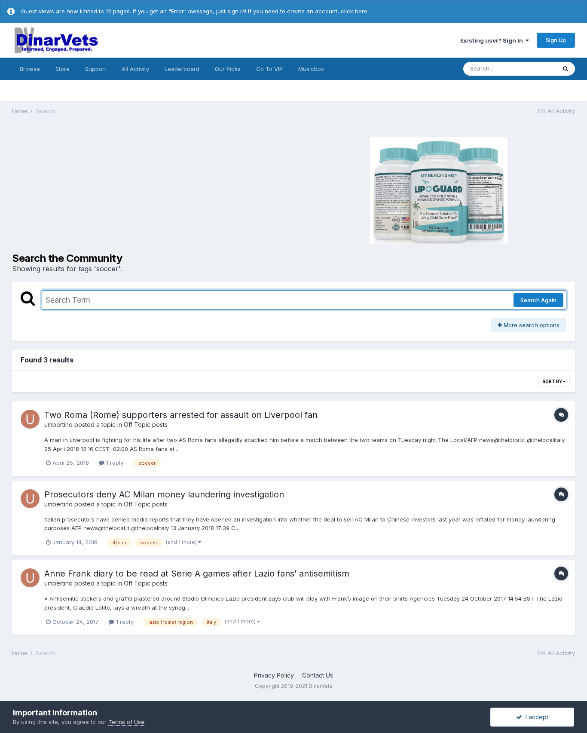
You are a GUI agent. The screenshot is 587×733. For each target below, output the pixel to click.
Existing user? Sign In (493, 40)
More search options (530, 325)
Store (62, 68)
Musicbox (311, 68)
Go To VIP (269, 68)
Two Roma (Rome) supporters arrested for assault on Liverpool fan (181, 415)
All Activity (135, 68)
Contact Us (317, 675)
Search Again (538, 300)
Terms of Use (126, 721)
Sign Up (556, 40)
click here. (355, 11)
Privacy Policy (274, 675)
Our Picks (228, 68)
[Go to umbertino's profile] (30, 419)
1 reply (113, 462)
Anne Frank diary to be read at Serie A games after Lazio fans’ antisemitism (196, 573)
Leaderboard (182, 68)
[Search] (565, 69)
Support (95, 68)
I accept (535, 717)
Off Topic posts (146, 424)
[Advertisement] (151, 189)
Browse (30, 68)
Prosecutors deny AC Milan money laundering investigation (164, 494)
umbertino (58, 424)
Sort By (552, 381)
